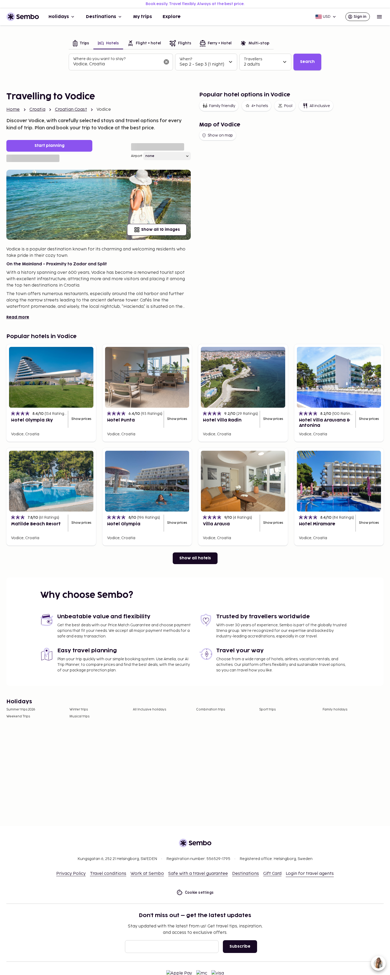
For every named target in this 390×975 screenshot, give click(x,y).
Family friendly (222, 106)
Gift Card (272, 873)
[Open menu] (379, 16)
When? (186, 59)
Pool (288, 106)
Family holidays (335, 710)
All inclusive (320, 106)
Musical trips (79, 716)
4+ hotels (259, 106)
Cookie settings (199, 892)
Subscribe (239, 946)
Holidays (59, 17)
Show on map (220, 135)
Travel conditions (108, 873)
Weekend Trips (18, 716)
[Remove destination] (166, 62)
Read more (17, 317)
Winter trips (79, 710)
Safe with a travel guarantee (198, 873)
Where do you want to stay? (99, 59)
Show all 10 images (160, 229)
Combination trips (210, 710)
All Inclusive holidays (149, 710)
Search (307, 61)
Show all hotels (195, 558)
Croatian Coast (71, 109)
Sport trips (267, 710)
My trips (142, 17)
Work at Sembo (147, 873)
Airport (136, 156)
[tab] (81, 43)
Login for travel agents (310, 873)
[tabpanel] (195, 62)
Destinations (101, 17)
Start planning (49, 145)
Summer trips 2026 (20, 710)
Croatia (37, 109)
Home (13, 109)
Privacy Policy (71, 873)
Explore (172, 17)
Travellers (253, 59)
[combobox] (116, 64)
